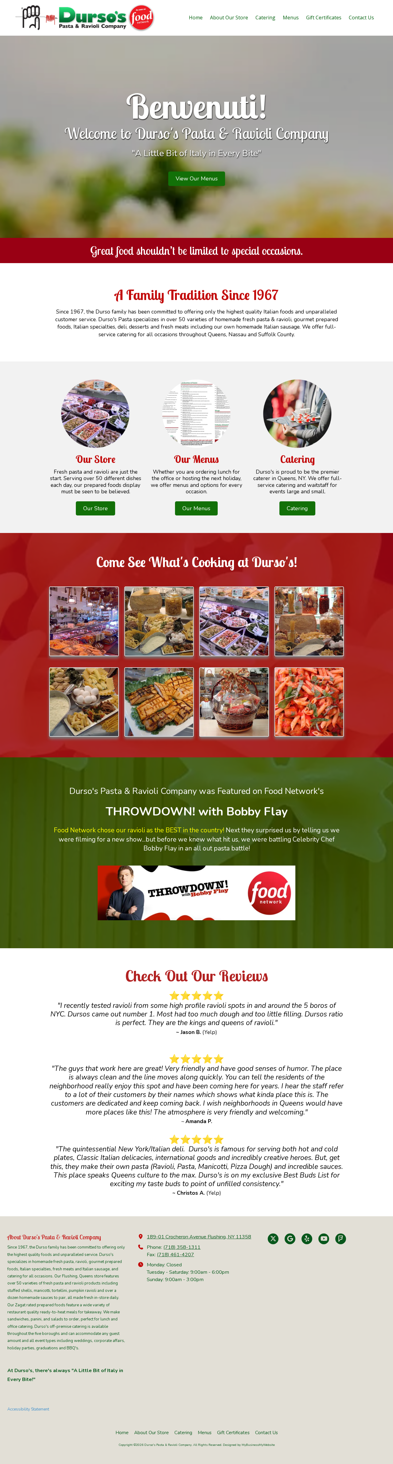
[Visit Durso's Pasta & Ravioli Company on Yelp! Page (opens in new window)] (307, 1238)
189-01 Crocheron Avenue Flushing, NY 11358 (199, 1236)
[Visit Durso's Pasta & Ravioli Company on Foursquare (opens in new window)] (340, 1238)
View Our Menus (197, 178)
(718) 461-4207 (175, 1254)
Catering (297, 508)
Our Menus (196, 508)
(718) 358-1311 (181, 1247)
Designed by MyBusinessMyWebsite (249, 1445)
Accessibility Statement (28, 1409)
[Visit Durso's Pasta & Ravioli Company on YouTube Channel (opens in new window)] (323, 1238)
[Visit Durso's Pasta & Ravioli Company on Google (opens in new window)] (290, 1238)
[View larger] (84, 621)
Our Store (95, 508)
